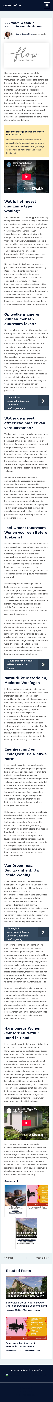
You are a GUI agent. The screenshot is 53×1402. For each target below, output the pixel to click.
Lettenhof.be (12, 5)
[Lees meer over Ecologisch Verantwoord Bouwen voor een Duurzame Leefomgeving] (26, 1287)
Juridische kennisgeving (26, 1395)
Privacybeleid (26, 1388)
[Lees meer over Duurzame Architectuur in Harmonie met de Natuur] (26, 1328)
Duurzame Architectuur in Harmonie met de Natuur (21, 1345)
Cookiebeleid (26, 1391)
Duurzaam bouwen (32, 1310)
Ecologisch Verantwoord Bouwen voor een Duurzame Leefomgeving (26, 1304)
